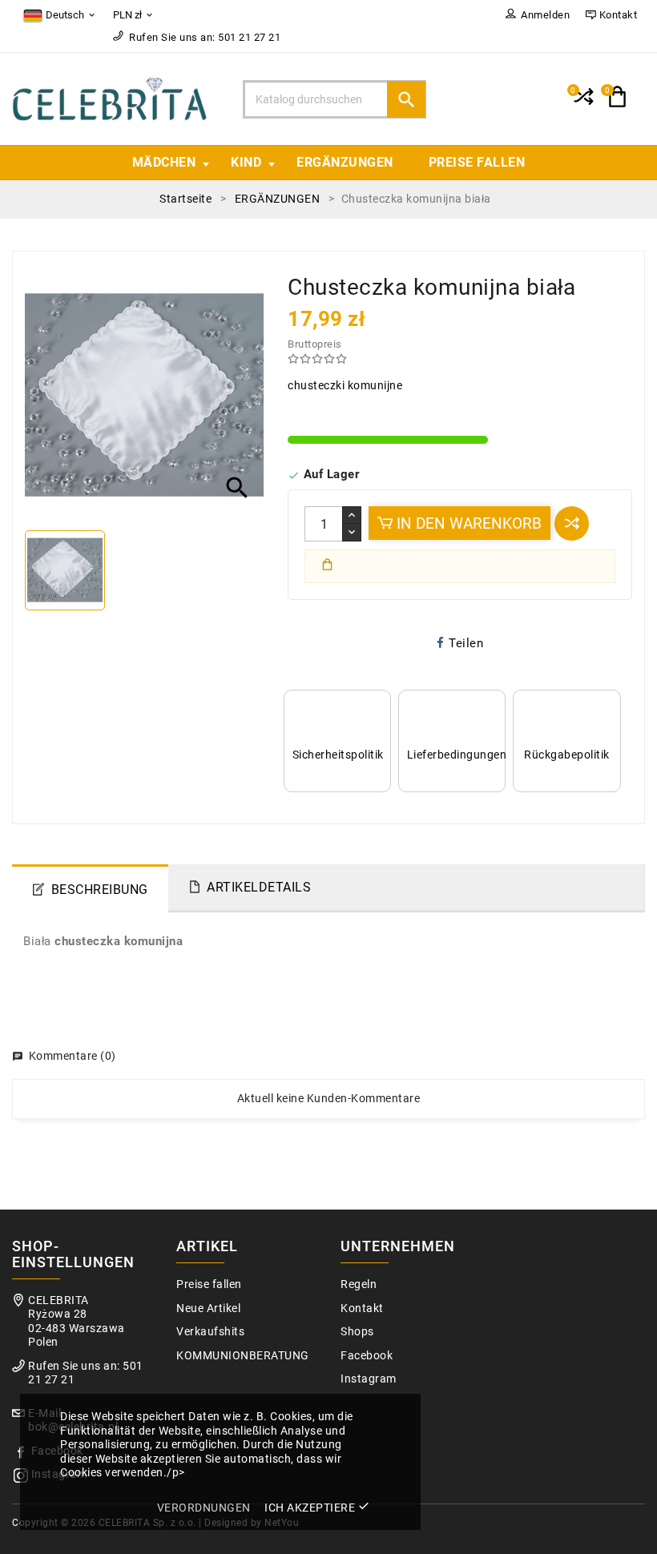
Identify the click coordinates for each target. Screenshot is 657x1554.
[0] (582, 103)
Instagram (369, 1379)
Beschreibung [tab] (99, 889)
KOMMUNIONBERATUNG (242, 1356)
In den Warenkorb (467, 523)
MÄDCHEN (164, 162)
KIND (246, 162)
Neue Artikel (208, 1308)
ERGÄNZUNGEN (344, 162)
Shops (357, 1332)
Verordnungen (204, 1507)
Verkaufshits (210, 1332)
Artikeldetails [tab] (259, 887)
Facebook (367, 1356)
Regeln (359, 1284)
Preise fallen (477, 162)
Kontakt (362, 1308)
